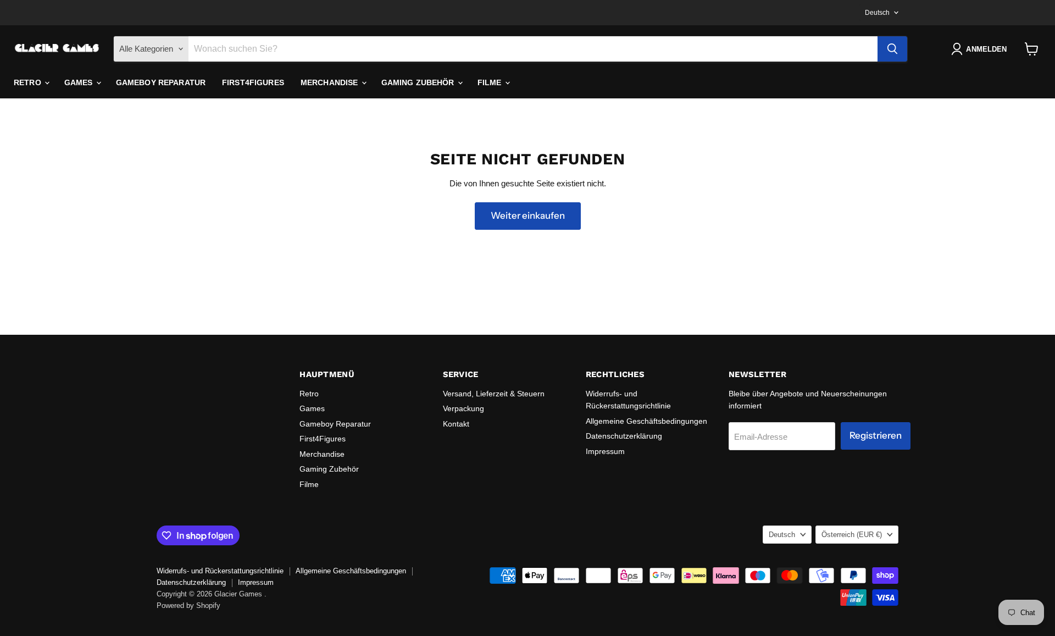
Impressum (605, 451)
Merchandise (330, 82)
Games (79, 82)
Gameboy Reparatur (161, 82)
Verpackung (463, 408)
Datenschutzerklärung (624, 436)
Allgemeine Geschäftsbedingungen (646, 421)
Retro (28, 82)
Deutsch (877, 12)
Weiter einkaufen (528, 215)
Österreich (851, 534)
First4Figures (253, 82)
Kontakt (456, 423)
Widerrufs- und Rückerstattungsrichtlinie (220, 571)
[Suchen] (892, 49)
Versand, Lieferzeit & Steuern (494, 393)
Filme (490, 82)
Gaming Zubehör (419, 82)
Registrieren (875, 435)
